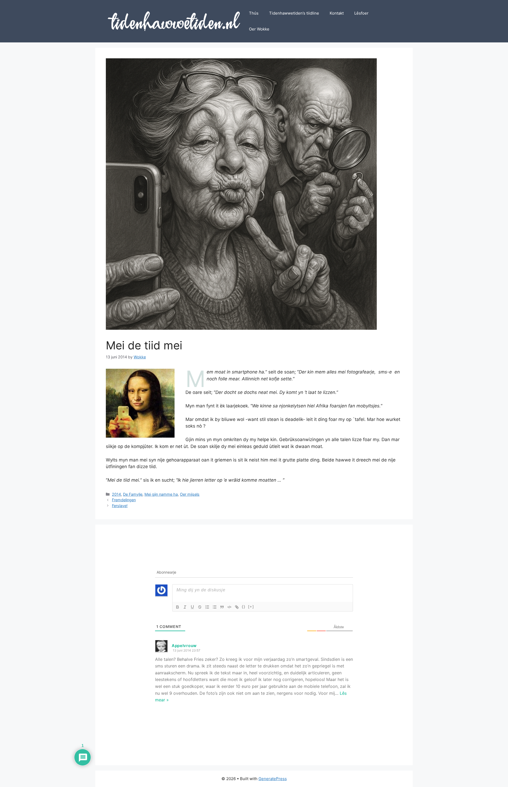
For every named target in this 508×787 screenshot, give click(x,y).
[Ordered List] (207, 607)
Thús (253, 13)
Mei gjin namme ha (161, 494)
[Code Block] (229, 607)
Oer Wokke (259, 29)
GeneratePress (272, 778)
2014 (116, 494)
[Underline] (192, 607)
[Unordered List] (214, 607)
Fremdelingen (124, 500)
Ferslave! (120, 505)
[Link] (237, 607)
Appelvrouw (184, 645)
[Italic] (185, 607)
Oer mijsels (189, 494)
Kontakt (337, 13)
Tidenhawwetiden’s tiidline (294, 13)
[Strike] (199, 607)
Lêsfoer (361, 13)
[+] (251, 607)
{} (244, 607)
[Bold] (177, 607)
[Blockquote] (222, 607)
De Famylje (132, 494)
